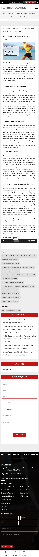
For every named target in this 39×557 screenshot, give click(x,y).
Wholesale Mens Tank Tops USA (10, 293)
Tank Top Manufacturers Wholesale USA (12, 282)
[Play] (4, 241)
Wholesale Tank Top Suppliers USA (11, 297)
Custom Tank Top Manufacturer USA (11, 267)
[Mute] (29, 241)
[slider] (33, 240)
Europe (4, 509)
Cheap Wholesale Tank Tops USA (10, 263)
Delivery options (6, 499)
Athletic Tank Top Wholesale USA (10, 256)
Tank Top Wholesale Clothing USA (11, 286)
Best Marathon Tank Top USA (28, 256)
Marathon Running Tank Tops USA (11, 275)
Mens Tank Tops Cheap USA (9, 278)
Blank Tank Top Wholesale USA (10, 259)
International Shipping (7, 496)
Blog (13, 13)
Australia (4, 506)
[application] (19, 241)
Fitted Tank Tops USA (28, 267)
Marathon (6, 13)
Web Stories (24, 496)
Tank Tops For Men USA (28, 286)
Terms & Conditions (26, 490)
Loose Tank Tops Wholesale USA (10, 271)
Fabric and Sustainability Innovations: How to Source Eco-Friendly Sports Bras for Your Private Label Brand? (19, 329)
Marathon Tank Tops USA (28, 275)
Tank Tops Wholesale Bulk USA (10, 290)
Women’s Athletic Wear (8, 487)
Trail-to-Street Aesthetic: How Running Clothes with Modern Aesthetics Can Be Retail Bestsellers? (19, 338)
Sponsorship (24, 493)
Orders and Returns (26, 487)
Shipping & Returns (7, 493)
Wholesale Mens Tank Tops (13, 310)
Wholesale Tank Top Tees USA (10, 301)
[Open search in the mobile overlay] (2, 2)
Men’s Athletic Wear (7, 490)
